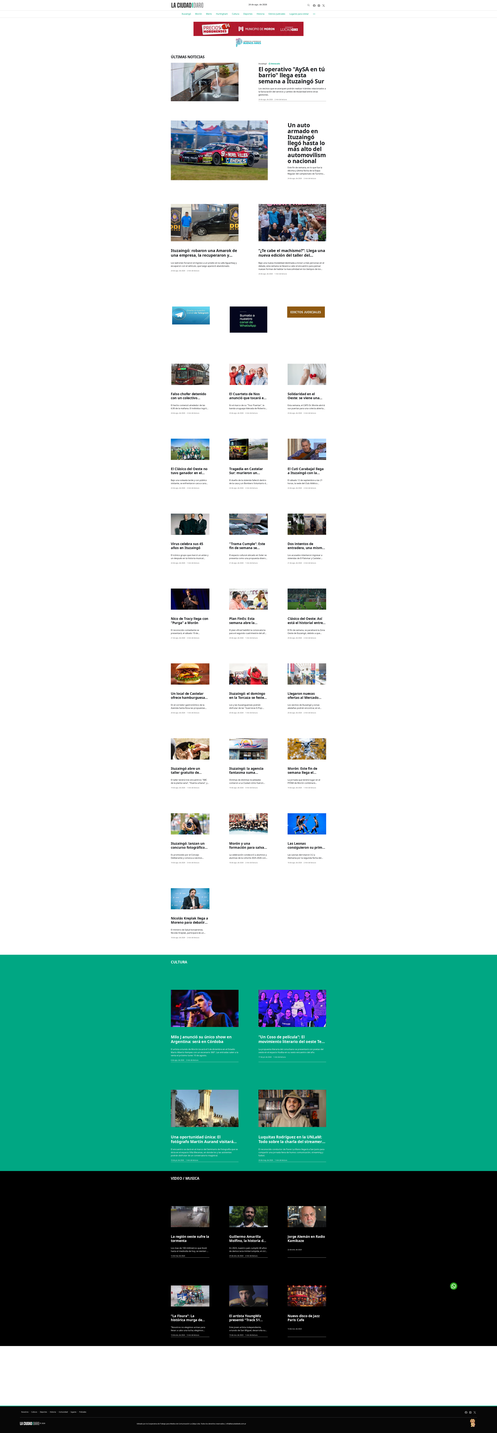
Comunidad (63, 1412)
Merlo (209, 13)
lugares (73, 1412)
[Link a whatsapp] (453, 1285)
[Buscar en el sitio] (308, 5)
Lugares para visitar (299, 13)
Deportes (248, 13)
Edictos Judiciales (277, 13)
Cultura (235, 13)
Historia (260, 13)
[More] (314, 14)
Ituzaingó (186, 13)
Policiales (82, 1412)
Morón (198, 13)
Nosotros (24, 1412)
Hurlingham (222, 13)
